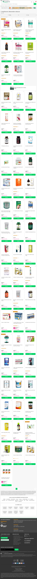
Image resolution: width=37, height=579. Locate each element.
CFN (28, 499)
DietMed (4, 499)
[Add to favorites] (11, 19)
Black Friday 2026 (16, 544)
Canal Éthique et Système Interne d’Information (18, 571)
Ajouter (6, 38)
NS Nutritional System (11, 500)
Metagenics (20, 501)
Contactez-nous (4, 537)
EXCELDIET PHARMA (25, 499)
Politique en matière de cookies (18, 570)
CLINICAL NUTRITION (31, 500)
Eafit (6, 500)
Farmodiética (8, 499)
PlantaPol (31, 499)
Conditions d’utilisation (18, 569)
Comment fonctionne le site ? (18, 537)
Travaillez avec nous (16, 538)
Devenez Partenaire (16, 540)
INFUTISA (16, 501)
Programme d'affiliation (17, 539)
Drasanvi (20, 499)
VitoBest (27, 500)
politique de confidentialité (8, 553)
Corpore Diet (3, 500)
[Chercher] (35, 4)
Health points (15, 541)
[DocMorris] (6, 2)
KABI (24, 500)
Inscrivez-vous (16, 550)
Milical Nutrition (13, 499)
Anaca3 (17, 499)
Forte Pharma (21, 500)
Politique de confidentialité (18, 568)
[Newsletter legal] (1, 553)
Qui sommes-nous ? (16, 535)
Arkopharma (16, 500)
